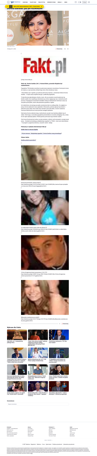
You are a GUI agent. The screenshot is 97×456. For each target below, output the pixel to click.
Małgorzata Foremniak (74, 428)
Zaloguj (84, 2)
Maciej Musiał (72, 435)
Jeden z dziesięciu (52, 428)
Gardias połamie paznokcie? (28, 140)
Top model (51, 431)
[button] (79, 2)
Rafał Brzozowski (73, 430)
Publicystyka (41, 2)
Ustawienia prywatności (68, 444)
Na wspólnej (30, 428)
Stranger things (30, 435)
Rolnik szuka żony (10, 430)
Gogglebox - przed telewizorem (12, 428)
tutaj (31, 453)
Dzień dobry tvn (9, 431)
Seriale (59, 2)
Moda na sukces (31, 434)
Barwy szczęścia (31, 430)
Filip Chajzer (72, 434)
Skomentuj (59, 48)
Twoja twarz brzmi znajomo (12, 434)
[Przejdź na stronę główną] (8, 3)
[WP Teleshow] (17, 2)
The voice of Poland (52, 435)
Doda (71, 431)
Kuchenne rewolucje (52, 434)
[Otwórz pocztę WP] (76, 2)
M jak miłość (30, 431)
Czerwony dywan (51, 2)
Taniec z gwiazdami (10, 435)
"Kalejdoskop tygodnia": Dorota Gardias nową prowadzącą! (45, 133)
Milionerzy (50, 430)
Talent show (33, 2)
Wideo (65, 2)
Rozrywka (25, 2)
